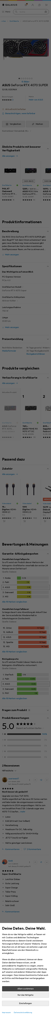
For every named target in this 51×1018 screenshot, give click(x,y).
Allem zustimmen (25, 988)
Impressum (6, 1012)
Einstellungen (25, 1003)
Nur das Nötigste (26, 995)
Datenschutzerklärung (23, 1012)
